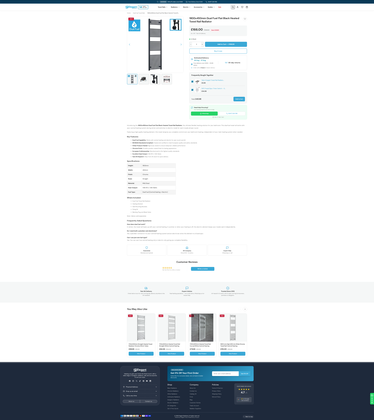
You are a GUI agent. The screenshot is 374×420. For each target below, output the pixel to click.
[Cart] (247, 7)
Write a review (203, 269)
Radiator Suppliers (195, 408)
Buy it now (218, 51)
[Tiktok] (140, 381)
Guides (210, 7)
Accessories (198, 7)
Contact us (148, 401)
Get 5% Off (244, 374)
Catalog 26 (193, 394)
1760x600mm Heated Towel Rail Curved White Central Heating (200, 345)
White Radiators (172, 394)
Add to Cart (239, 99)
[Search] (233, 7)
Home (129, 13)
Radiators (174, 7)
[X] (136, 381)
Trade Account (194, 405)
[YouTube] (147, 381)
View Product (141, 353)
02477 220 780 (212, 2)
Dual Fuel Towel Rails (139, 13)
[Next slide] (245, 309)
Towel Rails (161, 7)
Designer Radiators (173, 400)
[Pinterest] (143, 381)
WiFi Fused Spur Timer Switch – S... (214, 88)
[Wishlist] (242, 7)
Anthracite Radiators (173, 397)
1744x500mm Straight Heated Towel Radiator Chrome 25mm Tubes (140, 345)
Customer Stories (195, 403)
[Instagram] (133, 381)
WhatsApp (205, 113)
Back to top (249, 416)
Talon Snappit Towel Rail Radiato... (213, 80)
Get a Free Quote (172, 408)
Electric (185, 7)
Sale (219, 7)
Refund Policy (216, 397)
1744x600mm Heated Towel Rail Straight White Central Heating (169, 345)
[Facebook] (129, 381)
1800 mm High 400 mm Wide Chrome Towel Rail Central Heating (232, 345)
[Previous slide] (240, 309)
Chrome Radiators (173, 391)
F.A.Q (191, 397)
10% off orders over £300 (172, 2)
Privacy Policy (216, 391)
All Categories (171, 405)
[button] (129, 44)
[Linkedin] (150, 381)
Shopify (197, 417)
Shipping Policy (217, 394)
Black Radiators (172, 388)
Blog (191, 400)
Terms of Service (217, 388)
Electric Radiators (172, 403)
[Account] (238, 7)
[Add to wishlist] (245, 19)
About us (131, 401)
